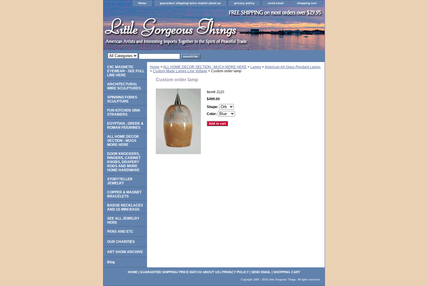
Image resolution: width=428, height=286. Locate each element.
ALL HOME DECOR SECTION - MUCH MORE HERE (205, 67)
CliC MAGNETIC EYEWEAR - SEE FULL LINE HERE (125, 71)
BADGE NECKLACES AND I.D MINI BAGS (125, 207)
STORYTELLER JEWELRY (119, 181)
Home (142, 3)
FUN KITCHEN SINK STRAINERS (123, 112)
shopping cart (306, 3)
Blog (111, 262)
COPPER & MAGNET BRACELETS (124, 194)
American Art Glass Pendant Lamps (293, 67)
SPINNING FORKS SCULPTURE (122, 99)
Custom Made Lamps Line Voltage (180, 71)
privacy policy (244, 3)
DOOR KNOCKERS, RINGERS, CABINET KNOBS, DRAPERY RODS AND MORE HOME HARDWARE (124, 162)
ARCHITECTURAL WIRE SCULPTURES (124, 86)
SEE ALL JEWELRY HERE (123, 220)
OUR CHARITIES (121, 242)
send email (276, 3)
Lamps (255, 67)
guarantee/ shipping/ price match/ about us (190, 3)
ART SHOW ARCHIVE (125, 252)
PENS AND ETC (120, 231)
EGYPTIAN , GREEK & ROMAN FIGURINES (125, 125)
